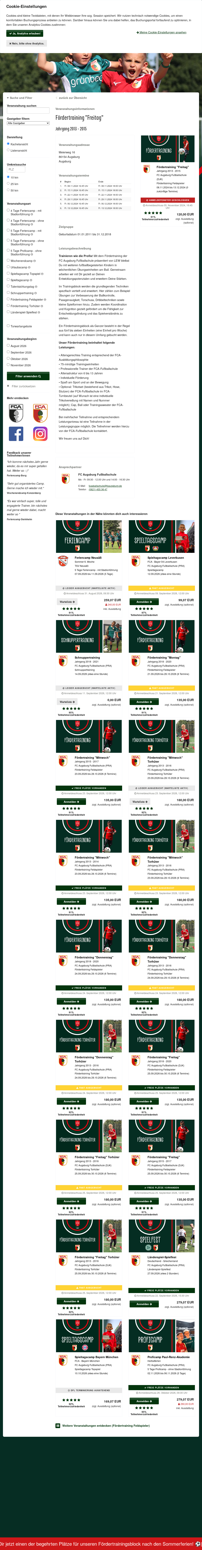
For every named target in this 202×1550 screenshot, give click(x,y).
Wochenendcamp (22, 261)
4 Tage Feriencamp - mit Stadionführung (26, 212)
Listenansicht (19, 150)
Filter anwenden (27, 376)
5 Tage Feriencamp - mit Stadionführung (26, 232)
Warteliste (66, 602)
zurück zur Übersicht (73, 98)
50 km (14, 190)
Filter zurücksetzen (24, 386)
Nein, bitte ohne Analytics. (27, 43)
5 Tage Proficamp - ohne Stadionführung (26, 252)
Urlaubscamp (19, 267)
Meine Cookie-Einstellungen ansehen (162, 32)
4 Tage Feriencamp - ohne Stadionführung (27, 222)
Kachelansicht (19, 144)
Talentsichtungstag (23, 286)
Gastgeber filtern (18, 119)
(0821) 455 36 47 (98, 489)
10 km (14, 177)
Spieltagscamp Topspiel (26, 274)
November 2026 (21, 365)
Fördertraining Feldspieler (27, 299)
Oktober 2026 (19, 359)
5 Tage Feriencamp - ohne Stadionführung (27, 242)
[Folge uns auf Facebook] (16, 433)
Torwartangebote (21, 326)
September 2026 (21, 352)
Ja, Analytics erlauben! (26, 33)
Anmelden (143, 602)
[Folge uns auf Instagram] (40, 433)
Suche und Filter (21, 97)
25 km (14, 184)
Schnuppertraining (22, 293)
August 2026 (18, 346)
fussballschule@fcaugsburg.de (105, 485)
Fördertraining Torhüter (26, 306)
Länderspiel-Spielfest (24, 312)
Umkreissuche (16, 164)
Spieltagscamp (20, 280)
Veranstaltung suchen (21, 106)
